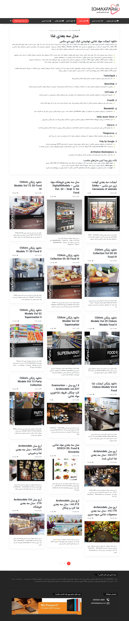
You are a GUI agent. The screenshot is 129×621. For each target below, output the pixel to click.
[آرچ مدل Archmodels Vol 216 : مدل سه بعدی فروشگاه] (26, 524)
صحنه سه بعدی (96, 21)
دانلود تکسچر (70, 21)
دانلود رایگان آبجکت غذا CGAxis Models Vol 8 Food (104, 387)
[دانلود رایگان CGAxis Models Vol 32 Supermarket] (64, 348)
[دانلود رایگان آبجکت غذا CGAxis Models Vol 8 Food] (102, 414)
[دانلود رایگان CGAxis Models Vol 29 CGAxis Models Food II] (102, 348)
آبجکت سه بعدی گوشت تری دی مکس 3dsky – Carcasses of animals (104, 185)
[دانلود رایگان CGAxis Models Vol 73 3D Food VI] (26, 212)
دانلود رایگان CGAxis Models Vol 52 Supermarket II (31, 313)
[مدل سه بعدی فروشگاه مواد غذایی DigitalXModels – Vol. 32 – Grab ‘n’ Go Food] (64, 217)
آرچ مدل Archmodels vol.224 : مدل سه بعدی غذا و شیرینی (29, 449)
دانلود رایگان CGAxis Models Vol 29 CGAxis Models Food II (104, 321)
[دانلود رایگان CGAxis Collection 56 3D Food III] (64, 282)
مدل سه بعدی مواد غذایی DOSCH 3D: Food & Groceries (66, 448)
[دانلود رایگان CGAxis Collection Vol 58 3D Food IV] (102, 280)
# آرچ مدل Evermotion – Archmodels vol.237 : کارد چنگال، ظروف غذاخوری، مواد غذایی (64, 391)
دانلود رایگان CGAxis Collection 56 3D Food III (64, 257)
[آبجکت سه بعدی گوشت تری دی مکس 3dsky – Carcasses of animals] (102, 213)
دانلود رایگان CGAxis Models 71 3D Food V (29, 250)
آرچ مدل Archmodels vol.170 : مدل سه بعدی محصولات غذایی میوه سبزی (102, 511)
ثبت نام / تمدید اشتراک (20, 21)
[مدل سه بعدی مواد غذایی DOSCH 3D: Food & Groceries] (64, 469)
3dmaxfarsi (75, 30)
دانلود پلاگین (58, 21)
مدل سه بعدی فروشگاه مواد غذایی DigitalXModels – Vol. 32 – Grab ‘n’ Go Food (64, 187)
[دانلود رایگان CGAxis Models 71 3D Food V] (26, 274)
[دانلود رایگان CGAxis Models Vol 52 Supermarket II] (26, 340)
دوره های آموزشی (111, 21)
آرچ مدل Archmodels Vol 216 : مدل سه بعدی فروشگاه (28, 503)
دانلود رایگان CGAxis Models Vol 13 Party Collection (30, 381)
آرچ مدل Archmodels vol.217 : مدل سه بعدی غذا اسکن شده (104, 455)
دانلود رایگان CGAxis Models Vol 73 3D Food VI (28, 185)
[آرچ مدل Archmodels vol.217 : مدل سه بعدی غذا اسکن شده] (102, 475)
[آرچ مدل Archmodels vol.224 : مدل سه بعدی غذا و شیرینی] (26, 470)
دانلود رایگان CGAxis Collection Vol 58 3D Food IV (105, 253)
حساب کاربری (46, 21)
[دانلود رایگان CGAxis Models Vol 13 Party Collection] (26, 408)
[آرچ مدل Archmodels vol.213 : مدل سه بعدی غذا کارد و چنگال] (64, 525)
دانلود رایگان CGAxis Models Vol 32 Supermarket (68, 321)
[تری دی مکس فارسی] (105, 9)
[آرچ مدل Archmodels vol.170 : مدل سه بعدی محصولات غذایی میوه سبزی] (102, 531)
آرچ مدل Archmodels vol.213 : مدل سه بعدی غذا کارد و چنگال (66, 504)
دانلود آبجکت (83, 21)
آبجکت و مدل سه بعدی (65, 30)
